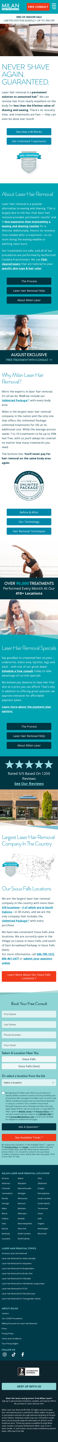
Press (4, 1328)
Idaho (4, 1208)
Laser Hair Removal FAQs (29, 290)
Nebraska (22, 1213)
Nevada (21, 1218)
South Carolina (44, 1198)
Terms (25, 1147)
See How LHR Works (29, 131)
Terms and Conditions (11, 1338)
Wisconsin (42, 1233)
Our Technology (29, 521)
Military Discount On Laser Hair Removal (19, 1323)
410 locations (10, 907)
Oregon (41, 1188)
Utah (40, 1218)
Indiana (5, 1218)
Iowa (4, 1223)
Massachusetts (24, 1188)
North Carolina (24, 1233)
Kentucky (6, 1233)
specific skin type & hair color (21, 268)
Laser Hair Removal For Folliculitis (16, 1278)
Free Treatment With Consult (27, 360)
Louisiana (6, 1238)
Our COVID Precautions (12, 1318)
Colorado (6, 1188)
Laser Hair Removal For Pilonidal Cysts (18, 1293)
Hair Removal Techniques (29, 531)
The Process (29, 281)
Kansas (5, 1228)
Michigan (22, 1193)
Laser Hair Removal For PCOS (15, 1288)
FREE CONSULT (38, 7)
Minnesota (22, 1198)
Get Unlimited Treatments (29, 141)
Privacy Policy (42, 1111)
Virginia (41, 1223)
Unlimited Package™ (15, 400)
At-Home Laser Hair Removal (14, 1253)
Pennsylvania (43, 1193)
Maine (20, 1178)
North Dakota (24, 1238)
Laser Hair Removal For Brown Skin (17, 1273)
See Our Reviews (29, 783)
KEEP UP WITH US (29, 1386)
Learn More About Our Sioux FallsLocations (29, 976)
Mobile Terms (25, 1111)
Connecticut (7, 1193)
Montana (22, 1208)
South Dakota (44, 1203)
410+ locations (29, 593)
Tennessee (43, 1208)
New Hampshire (25, 1223)
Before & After (29, 512)
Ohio (40, 1178)
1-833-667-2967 (44, 1114)
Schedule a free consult (17, 671)
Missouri (22, 1203)
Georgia (5, 1203)
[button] (53, 6)
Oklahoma (42, 1183)
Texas (40, 1213)
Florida (5, 1198)
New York (22, 1228)
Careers (5, 1313)
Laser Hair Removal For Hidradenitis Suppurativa (23, 1283)
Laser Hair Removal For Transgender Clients (21, 1298)
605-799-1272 (45, 954)
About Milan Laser (29, 300)
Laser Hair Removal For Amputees (17, 1263)
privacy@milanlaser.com (22, 1117)
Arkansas (6, 1183)
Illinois (4, 1213)
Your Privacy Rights (10, 1343)
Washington (43, 1228)
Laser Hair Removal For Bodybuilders (18, 1268)
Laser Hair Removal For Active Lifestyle (19, 1258)
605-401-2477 (10, 958)
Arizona (5, 1178)
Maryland (22, 1183)
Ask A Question (29, 1127)
